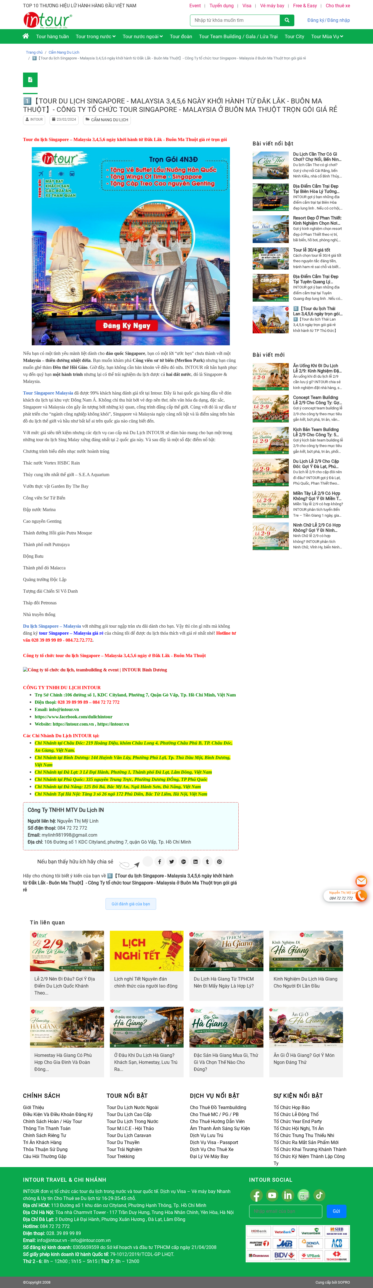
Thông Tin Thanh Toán (47, 1128)
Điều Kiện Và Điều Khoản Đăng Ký (58, 1114)
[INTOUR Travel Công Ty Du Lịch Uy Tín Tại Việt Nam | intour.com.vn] (26, 36)
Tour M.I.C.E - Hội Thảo (130, 1128)
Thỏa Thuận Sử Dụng (45, 1149)
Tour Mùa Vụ (325, 36)
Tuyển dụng (222, 5)
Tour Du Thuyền (123, 1142)
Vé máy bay (272, 5)
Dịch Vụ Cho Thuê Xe (211, 1149)
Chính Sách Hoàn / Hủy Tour (52, 1121)
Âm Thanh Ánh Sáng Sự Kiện (220, 1128)
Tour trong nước (94, 36)
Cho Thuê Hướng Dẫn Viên (217, 1121)
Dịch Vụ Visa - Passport (214, 1142)
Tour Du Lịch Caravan (129, 1135)
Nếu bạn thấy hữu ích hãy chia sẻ (75, 861)
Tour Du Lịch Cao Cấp (129, 1114)
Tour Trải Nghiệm (124, 1149)
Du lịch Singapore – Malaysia (52, 626)
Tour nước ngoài (141, 36)
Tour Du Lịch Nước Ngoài (133, 1107)
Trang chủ (34, 52)
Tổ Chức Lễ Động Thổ (296, 1114)
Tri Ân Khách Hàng (42, 1142)
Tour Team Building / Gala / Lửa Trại (238, 36)
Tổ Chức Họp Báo (292, 1107)
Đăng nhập (338, 20)
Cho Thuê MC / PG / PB (214, 1114)
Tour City (294, 36)
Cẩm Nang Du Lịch (64, 52)
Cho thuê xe (338, 5)
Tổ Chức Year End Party (298, 1121)
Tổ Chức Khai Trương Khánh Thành (310, 1149)
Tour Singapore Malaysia (48, 392)
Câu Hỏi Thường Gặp (44, 1156)
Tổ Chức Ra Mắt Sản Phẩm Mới (306, 1142)
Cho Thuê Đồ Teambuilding (218, 1107)
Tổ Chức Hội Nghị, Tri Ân (299, 1128)
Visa (246, 5)
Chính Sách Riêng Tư (44, 1135)
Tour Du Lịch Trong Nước (132, 1121)
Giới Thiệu (33, 1107)
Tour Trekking (121, 1156)
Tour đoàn (181, 36)
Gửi (336, 1211)
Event (195, 5)
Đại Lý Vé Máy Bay (209, 1156)
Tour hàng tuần (52, 36)
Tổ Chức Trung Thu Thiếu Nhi (304, 1135)
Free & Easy (305, 5)
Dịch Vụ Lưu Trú (206, 1135)
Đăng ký (315, 20)
